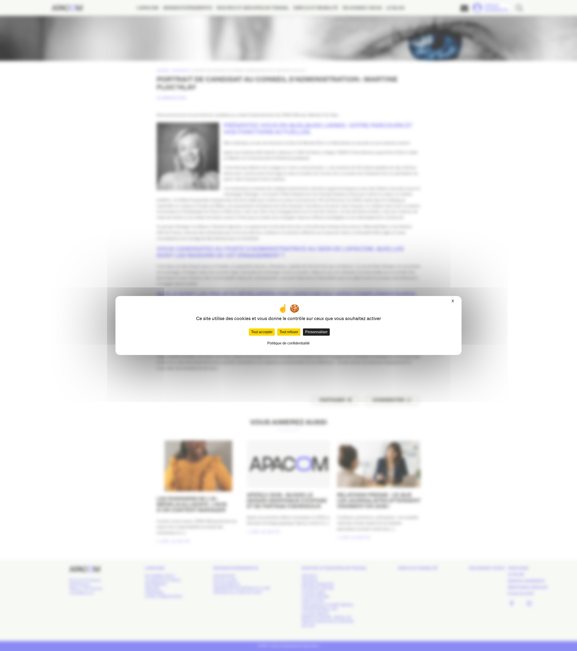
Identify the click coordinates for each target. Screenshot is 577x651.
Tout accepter (261, 332)
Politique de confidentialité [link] (288, 343)
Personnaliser (316, 332)
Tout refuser (288, 332)
